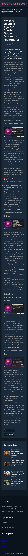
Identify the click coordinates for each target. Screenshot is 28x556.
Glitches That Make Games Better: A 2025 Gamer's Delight (17, 481)
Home (3, 9)
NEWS (3, 546)
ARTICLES (4, 541)
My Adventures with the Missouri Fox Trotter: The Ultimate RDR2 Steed (17, 452)
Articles (9, 9)
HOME (3, 538)
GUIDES (3, 544)
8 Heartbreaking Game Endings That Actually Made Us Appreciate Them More (17, 463)
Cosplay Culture (9, 431)
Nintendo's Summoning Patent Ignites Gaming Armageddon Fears (17, 472)
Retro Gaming (9, 434)
